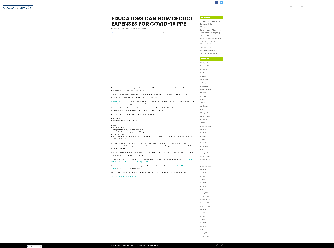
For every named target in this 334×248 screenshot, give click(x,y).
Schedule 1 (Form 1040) (141, 162)
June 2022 (203, 176)
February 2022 (204, 189)
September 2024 (205, 89)
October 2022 (204, 163)
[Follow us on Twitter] (221, 2)
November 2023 (205, 119)
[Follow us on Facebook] (216, 2)
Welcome (270, 7)
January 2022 (204, 193)
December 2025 (205, 66)
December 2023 (205, 116)
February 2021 (204, 230)
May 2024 (203, 103)
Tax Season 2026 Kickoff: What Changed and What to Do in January (210, 24)
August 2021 (204, 210)
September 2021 (205, 206)
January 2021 (204, 233)
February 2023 (204, 149)
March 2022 (204, 186)
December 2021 (205, 196)
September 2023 (205, 126)
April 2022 (203, 183)
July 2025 (203, 73)
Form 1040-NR (123, 162)
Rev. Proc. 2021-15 (117, 101)
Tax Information (283, 7)
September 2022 (205, 166)
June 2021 (203, 216)
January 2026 (204, 63)
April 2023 (203, 143)
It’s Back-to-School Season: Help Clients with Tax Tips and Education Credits (210, 41)
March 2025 (204, 79)
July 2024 (203, 96)
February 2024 (204, 109)
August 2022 (204, 169)
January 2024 (204, 113)
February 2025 (204, 83)
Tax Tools (297, 7)
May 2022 (203, 179)
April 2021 (203, 223)
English (31, 246)
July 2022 (203, 173)
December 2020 (205, 236)
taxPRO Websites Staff (119, 28)
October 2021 (204, 203)
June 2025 (203, 76)
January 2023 (204, 153)
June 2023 (203, 136)
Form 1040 (184, 159)
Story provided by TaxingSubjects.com (124, 177)
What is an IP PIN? (206, 47)
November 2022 (205, 159)
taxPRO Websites (153, 245)
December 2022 (205, 156)
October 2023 (204, 123)
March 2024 (204, 106)
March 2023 (204, 146)
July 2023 (203, 133)
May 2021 (203, 220)
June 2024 (203, 99)
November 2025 (205, 69)
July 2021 (203, 213)
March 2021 (204, 226)
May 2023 (203, 139)
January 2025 (204, 86)
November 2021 (205, 200)
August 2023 (204, 129)
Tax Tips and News (324, 7)
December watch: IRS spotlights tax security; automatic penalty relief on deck (210, 32)
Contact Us (309, 7)
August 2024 (204, 93)
